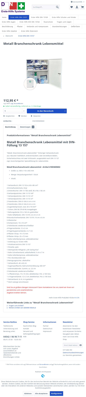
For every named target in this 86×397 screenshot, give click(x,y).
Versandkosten (44, 364)
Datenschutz (47, 329)
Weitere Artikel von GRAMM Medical (22, 308)
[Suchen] (57, 7)
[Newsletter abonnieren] (81, 345)
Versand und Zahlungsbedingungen (31, 332)
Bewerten (37, 116)
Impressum (47, 331)
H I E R (76, 298)
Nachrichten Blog (29, 326)
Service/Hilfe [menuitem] (77, 2)
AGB (24, 336)
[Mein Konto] (77, 7)
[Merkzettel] (71, 7)
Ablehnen (28, 393)
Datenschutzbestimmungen (73, 352)
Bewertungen (26, 127)
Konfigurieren (56, 393)
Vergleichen (10, 116)
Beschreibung (10, 127)
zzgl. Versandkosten (17, 103)
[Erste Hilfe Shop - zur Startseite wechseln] (13, 8)
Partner (46, 326)
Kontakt (26, 329)
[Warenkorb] (82, 7)
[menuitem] (46, 7)
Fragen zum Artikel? (16, 305)
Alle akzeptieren (41, 393)
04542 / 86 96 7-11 (12, 336)
